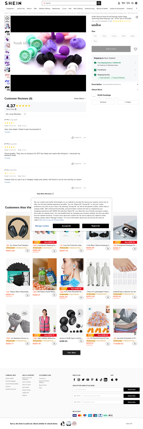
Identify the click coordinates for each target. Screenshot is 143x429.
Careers (8, 386)
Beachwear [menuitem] (56, 8)
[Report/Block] (84, 137)
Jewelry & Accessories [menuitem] (117, 8)
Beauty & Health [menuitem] (102, 8)
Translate (7, 132)
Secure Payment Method (44, 381)
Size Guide (25, 387)
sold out (111, 49)
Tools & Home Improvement (18, 13)
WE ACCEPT (77, 411)
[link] (123, 3)
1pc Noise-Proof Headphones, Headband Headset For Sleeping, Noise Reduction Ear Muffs (18, 245)
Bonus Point (42, 385)
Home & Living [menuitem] (89, 8)
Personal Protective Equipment (56, 13)
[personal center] (119, 3)
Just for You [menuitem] (21, 8)
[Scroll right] (136, 8)
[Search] (99, 3)
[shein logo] (13, 3)
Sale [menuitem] (35, 8)
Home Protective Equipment (36, 13)
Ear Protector (71, 13)
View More (71, 353)
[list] (90, 379)
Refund (24, 395)
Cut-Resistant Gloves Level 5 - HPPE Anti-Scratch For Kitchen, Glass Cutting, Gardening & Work (18, 338)
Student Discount (11, 389)
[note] (45, 242)
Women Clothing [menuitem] (44, 8)
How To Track (26, 385)
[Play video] (48, 53)
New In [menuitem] (29, 8)
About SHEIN (10, 378)
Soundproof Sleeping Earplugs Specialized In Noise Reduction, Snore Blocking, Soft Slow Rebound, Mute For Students (45, 245)
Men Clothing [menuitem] (78, 8)
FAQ (40, 388)
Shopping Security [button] (104, 75)
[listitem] (18, 233)
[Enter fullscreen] (84, 89)
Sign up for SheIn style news (84, 385)
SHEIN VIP (25, 393)
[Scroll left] (134, 8)
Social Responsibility (12, 384)
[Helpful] (72, 137)
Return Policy (26, 390)
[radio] (95, 36)
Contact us (42, 378)
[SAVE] (135, 49)
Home (6, 13)
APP (112, 375)
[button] (132, 3)
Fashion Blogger (11, 381)
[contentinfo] (106, 415)
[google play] (116, 380)
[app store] (112, 380)
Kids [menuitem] (70, 8)
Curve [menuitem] (64, 8)
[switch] (24, 114)
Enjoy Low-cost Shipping (27, 378)
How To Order (26, 382)
